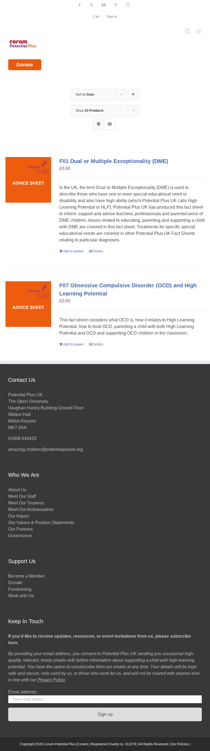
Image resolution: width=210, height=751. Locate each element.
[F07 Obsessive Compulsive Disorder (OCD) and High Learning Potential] (28, 304)
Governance (20, 535)
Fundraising (19, 589)
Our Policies (180, 744)
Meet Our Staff (22, 496)
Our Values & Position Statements (41, 522)
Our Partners (20, 529)
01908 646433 (22, 438)
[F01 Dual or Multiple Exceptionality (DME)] (28, 180)
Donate (24, 64)
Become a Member (26, 576)
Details (98, 251)
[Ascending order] (133, 94)
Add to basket (73, 251)
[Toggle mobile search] (188, 31)
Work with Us (21, 595)
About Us (17, 489)
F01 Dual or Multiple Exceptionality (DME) (113, 161)
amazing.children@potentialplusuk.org (45, 449)
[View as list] (109, 124)
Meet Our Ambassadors (31, 509)
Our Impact (19, 516)
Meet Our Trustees (26, 503)
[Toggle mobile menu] (199, 31)
